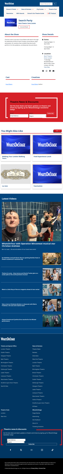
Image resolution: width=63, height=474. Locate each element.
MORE (57, 130)
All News (34, 406)
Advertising (35, 416)
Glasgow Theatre (6, 356)
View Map (47, 67)
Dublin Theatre (5, 352)
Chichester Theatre (6, 366)
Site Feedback (36, 420)
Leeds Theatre (5, 372)
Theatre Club (53, 9)
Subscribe (50, 113)
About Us (35, 423)
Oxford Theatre (36, 399)
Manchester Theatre (7, 379)
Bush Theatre (48, 56)
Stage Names (36, 413)
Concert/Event (24, 27)
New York (3, 416)
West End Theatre (37, 359)
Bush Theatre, (23, 23)
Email (12, 113)
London (3, 413)
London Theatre (5, 349)
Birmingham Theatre (7, 362)
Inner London (32, 23)
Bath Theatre (4, 359)
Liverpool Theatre (6, 376)
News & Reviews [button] (26, 9)
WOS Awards (20, 13)
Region (31, 113)
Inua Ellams (9, 84)
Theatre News (36, 349)
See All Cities (4, 386)
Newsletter (9, 13)
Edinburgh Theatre (6, 369)
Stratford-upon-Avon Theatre (9, 383)
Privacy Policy (34, 468)
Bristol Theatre (36, 372)
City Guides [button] (40, 9)
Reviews (34, 352)
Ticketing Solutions (37, 426)
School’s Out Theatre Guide (35, 13)
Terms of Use (42, 468)
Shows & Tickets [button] (11, 9)
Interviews (35, 356)
